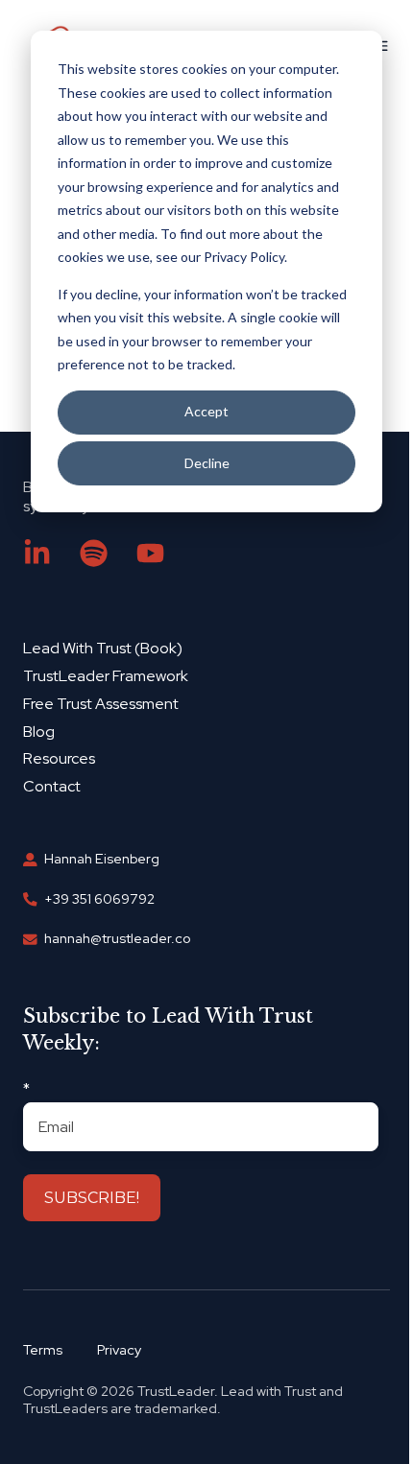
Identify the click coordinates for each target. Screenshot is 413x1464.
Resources (59, 758)
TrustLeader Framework (105, 676)
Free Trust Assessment (101, 704)
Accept (206, 411)
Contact (52, 786)
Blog (39, 731)
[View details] (37, 553)
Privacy (119, 1349)
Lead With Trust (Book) (102, 648)
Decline (207, 463)
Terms (42, 1349)
